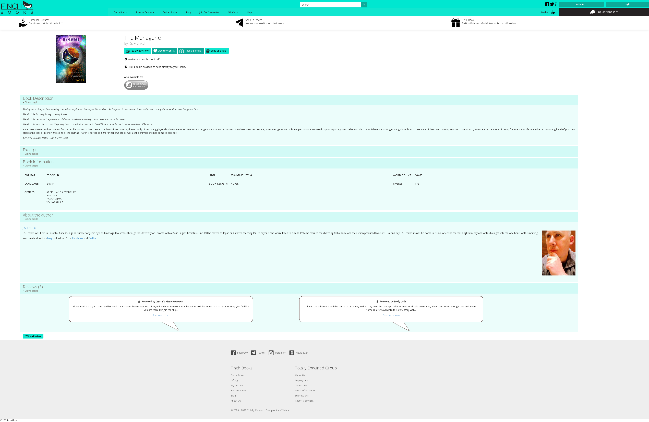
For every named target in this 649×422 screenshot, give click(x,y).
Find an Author (170, 12)
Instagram (280, 352)
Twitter (92, 238)
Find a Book (237, 375)
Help (249, 12)
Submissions (302, 395)
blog (49, 238)
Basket (545, 12)
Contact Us (301, 385)
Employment (302, 380)
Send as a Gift (218, 50)
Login (627, 4)
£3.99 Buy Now (140, 50)
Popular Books (605, 12)
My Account (237, 385)
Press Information (305, 390)
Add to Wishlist (166, 50)
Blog (188, 12)
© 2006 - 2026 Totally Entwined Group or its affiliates (260, 410)
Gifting (234, 380)
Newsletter (301, 352)
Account (580, 4)
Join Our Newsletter (209, 12)
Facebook (77, 238)
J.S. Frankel (137, 43)
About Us (236, 400)
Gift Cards (233, 12)
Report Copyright (304, 400)
